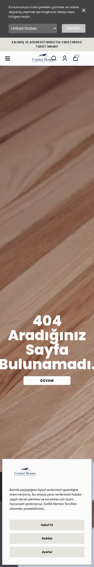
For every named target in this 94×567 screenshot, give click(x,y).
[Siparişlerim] (65, 58)
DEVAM (47, 380)
